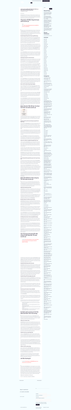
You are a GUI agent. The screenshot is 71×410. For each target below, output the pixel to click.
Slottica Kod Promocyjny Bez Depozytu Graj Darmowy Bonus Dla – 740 (48, 282)
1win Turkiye (45, 93)
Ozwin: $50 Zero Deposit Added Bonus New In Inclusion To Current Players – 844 (48, 198)
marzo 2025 (45, 40)
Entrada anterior (21, 380)
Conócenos (34, 0)
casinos (45, 137)
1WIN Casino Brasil (46, 86)
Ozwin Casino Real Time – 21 (47, 193)
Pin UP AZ (45, 203)
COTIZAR (38, 404)
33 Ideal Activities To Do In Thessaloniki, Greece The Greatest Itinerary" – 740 (47, 112)
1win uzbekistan (46, 94)
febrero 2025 (45, 41)
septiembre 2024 (46, 46)
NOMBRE (37, 393)
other (44, 192)
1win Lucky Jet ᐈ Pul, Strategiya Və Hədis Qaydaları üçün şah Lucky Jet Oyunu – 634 (48, 90)
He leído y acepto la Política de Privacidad (41, 402)
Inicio (32, 0)
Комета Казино (46, 319)
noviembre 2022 (46, 69)
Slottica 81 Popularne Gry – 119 (48, 229)
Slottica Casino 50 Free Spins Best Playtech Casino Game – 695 (47, 242)
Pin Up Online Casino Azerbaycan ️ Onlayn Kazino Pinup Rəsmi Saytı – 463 (48, 210)
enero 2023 (45, 66)
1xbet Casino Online (46, 98)
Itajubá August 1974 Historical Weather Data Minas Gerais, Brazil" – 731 (47, 146)
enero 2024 (45, 55)
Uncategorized (22, 11)
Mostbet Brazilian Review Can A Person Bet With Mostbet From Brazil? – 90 (48, 168)
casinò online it (45, 134)
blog (44, 123)
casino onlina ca (46, 131)
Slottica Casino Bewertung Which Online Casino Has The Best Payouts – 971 (48, 245)
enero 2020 (45, 74)
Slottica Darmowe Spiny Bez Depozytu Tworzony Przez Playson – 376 (47, 266)
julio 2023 (45, 59)
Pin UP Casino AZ (46, 206)
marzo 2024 (45, 54)
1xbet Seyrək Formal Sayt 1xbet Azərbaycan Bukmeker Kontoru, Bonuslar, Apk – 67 (48, 109)
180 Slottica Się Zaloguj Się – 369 (48, 85)
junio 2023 (45, 60)
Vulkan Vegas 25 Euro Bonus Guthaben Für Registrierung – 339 (47, 317)
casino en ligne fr (46, 130)
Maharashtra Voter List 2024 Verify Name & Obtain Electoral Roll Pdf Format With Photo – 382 (48, 153)
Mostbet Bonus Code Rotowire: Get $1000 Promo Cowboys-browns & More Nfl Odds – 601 (48, 165)
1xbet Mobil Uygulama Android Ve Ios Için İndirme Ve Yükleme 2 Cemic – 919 (48, 106)
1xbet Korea (45, 99)
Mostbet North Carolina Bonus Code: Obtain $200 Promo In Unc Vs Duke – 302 (48, 178)
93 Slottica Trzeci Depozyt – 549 (48, 114)
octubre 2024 (45, 45)
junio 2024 (45, 50)
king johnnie (45, 149)
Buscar (45, 7)
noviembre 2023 (46, 56)
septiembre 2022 (46, 70)
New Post (45, 185)
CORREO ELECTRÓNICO (39, 395)
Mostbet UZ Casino (46, 183)
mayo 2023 (45, 61)
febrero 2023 (45, 65)
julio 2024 (45, 49)
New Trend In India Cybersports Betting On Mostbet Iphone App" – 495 (48, 188)
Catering (37, 0)
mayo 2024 (45, 51)
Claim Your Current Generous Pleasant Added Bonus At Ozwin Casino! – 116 (48, 140)
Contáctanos (39, 0)
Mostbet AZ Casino (46, 157)
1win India (45, 87)
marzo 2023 (45, 64)
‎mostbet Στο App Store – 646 (47, 184)
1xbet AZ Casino (46, 95)
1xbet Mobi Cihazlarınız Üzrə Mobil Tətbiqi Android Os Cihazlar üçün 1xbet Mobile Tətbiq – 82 (48, 101)
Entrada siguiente (39, 380)
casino (44, 129)
